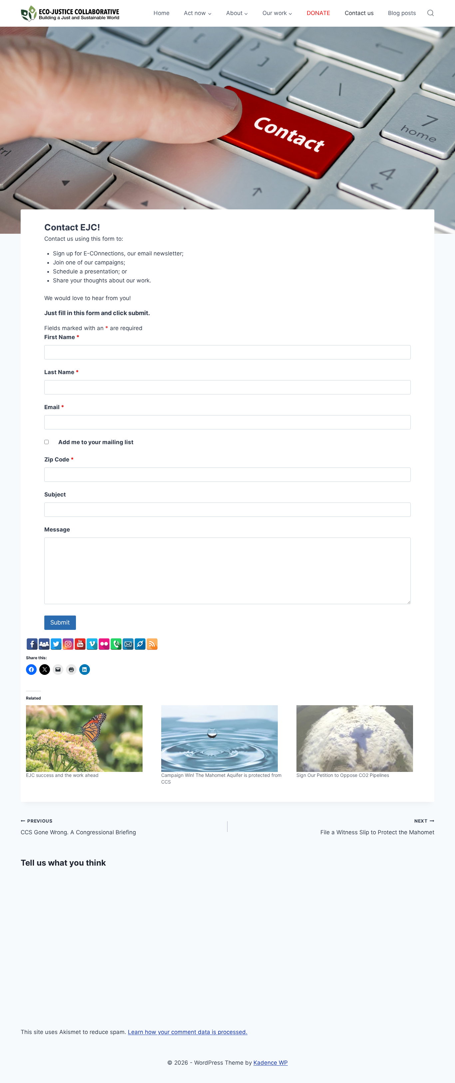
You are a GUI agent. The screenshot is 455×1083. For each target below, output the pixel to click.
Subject (55, 494)
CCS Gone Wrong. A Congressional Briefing (78, 827)
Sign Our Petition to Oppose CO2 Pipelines (342, 775)
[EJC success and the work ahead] (90, 738)
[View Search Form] (430, 13)
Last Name (61, 372)
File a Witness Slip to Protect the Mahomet (377, 827)
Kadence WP (270, 1062)
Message (57, 529)
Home (162, 13)
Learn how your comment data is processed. (187, 1032)
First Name (62, 337)
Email (54, 407)
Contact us (359, 13)
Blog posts (402, 13)
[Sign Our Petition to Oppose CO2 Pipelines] (360, 738)
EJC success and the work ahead (62, 775)
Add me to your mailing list (96, 442)
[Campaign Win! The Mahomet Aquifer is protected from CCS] (225, 738)
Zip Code (59, 459)
